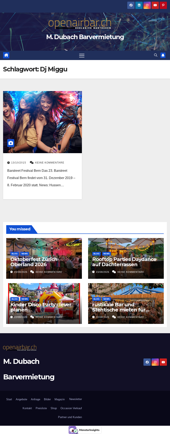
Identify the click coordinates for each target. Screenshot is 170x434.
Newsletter (75, 399)
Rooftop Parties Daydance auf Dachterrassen (124, 261)
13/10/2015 (19, 162)
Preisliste (41, 408)
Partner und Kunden (70, 417)
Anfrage (35, 399)
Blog (15, 253)
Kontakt (27, 408)
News (25, 253)
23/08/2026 (21, 272)
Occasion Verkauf (71, 408)
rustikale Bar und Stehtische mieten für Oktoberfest (119, 310)
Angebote (21, 399)
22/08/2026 (21, 317)
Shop (54, 408)
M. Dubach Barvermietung (85, 37)
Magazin (60, 399)
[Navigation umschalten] (82, 55)
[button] (155, 55)
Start (9, 399)
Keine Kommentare (49, 162)
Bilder (47, 399)
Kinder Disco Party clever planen (40, 307)
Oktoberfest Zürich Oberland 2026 (33, 261)
